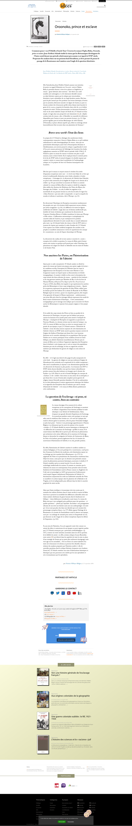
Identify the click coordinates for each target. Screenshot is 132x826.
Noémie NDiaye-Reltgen (63, 34)
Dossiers (52, 810)
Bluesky (81, 805)
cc (47, 41)
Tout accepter (62, 821)
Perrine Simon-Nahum (58, 743)
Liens (63, 812)
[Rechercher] (105, 5)
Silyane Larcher (56, 679)
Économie (47, 11)
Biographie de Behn (50, 619)
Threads (81, 810)
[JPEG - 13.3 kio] (43, 410)
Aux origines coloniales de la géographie (70, 695)
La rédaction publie (60, 1)
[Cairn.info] (72, 785)
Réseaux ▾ (95, 1)
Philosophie (66, 11)
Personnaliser (71, 821)
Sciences (78, 11)
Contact (64, 805)
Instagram (81, 812)
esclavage (36, 46)
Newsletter (82, 803)
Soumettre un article (50, 1)
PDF (95, 46)
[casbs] (57, 785)
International (58, 11)
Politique (36, 11)
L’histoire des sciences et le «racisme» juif (71, 739)
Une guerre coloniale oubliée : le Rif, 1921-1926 (71, 717)
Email (56, 635)
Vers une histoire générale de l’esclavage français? (70, 673)
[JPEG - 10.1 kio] (90, 90)
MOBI (103, 46)
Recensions (89, 11)
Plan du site (65, 814)
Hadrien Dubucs (56, 699)
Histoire (72, 11)
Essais (83, 11)
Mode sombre (88, 1)
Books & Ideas (102, 1)
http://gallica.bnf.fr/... (50, 612)
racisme (40, 46)
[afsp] (63, 785)
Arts (52, 11)
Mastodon (81, 807)
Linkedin (92, 807)
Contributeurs (65, 810)
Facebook (93, 803)
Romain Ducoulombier (58, 722)
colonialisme (30, 46)
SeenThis (93, 810)
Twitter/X (81, 814)
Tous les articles (80, 1)
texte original (49, 615)
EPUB (99, 46)
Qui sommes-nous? (70, 1)
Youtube (93, 805)
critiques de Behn (59, 617)
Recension (58, 21)
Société (42, 11)
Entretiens (95, 11)
